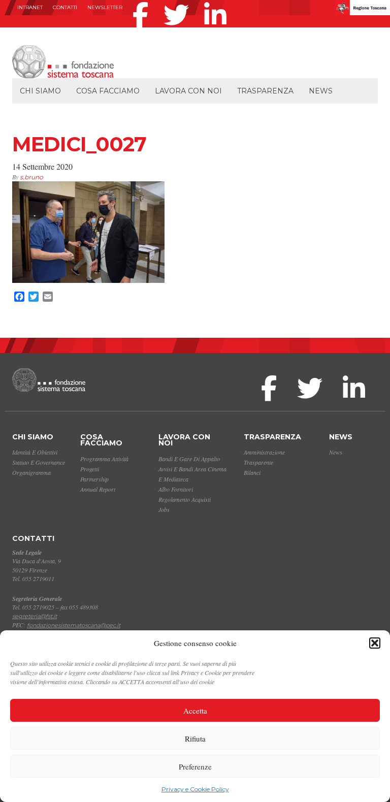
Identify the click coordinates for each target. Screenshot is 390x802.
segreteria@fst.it (34, 616)
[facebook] (142, 2)
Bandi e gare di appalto (189, 459)
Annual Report (97, 489)
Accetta (195, 710)
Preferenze (195, 766)
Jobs (164, 509)
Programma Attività (104, 459)
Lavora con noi (188, 90)
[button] (375, 643)
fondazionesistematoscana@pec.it (73, 625)
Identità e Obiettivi (34, 452)
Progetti (89, 469)
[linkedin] (218, 2)
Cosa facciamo (108, 90)
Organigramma (31, 472)
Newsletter (104, 7)
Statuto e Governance (38, 462)
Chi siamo (40, 90)
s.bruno (31, 177)
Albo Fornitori (175, 489)
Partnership (94, 479)
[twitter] (178, 2)
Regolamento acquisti (184, 499)
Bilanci (252, 472)
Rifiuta (195, 738)
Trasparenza (265, 90)
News (321, 90)
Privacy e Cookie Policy (195, 789)
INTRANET (30, 7)
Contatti (65, 7)
